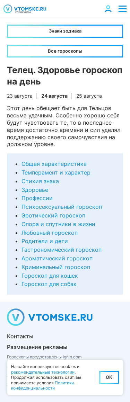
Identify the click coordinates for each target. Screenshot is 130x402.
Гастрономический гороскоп (61, 249)
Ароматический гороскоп (57, 258)
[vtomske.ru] (24, 9)
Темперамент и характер (55, 172)
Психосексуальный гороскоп (61, 206)
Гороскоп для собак (49, 283)
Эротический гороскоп (53, 215)
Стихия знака (40, 181)
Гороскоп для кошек (49, 275)
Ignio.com (72, 356)
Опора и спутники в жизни (58, 224)
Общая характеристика (54, 163)
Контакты (20, 336)
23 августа (20, 96)
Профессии (37, 198)
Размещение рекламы (37, 346)
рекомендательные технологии (43, 372)
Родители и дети (44, 241)
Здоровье (34, 189)
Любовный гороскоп (49, 232)
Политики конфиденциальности (42, 385)
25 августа (89, 96)
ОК (109, 377)
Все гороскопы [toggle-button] (65, 51)
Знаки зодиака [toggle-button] (65, 31)
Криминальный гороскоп (55, 266)
